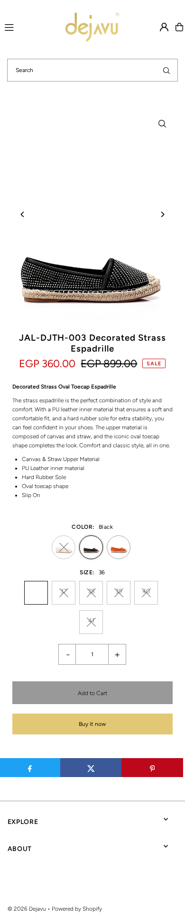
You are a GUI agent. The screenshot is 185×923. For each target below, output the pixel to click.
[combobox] (92, 70)
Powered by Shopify (77, 908)
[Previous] (23, 214)
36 (36, 591)
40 (146, 591)
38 (91, 591)
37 (63, 591)
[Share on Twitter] (91, 767)
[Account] (164, 27)
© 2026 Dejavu (27, 908)
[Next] (162, 214)
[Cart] (179, 27)
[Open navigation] (20, 26)
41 (91, 620)
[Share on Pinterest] (152, 767)
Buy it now (92, 724)
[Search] (166, 70)
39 (118, 591)
